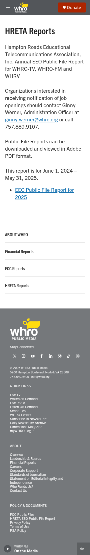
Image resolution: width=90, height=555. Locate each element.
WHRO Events (20, 415)
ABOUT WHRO (16, 234)
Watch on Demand (24, 399)
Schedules (18, 411)
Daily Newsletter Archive (28, 423)
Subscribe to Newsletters (28, 419)
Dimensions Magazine (26, 427)
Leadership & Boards (25, 459)
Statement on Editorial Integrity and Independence (36, 481)
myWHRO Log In (22, 431)
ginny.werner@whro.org (31, 119)
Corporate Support (24, 471)
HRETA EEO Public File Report (32, 519)
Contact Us (18, 491)
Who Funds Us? (21, 487)
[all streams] (83, 549)
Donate (74, 7)
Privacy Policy (20, 523)
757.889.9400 (19, 376)
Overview (17, 455)
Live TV (15, 395)
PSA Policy (18, 531)
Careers (16, 467)
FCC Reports (15, 268)
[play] (7, 548)
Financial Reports (19, 251)
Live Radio (17, 403)
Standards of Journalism (28, 475)
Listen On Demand (24, 407)
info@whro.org (40, 376)
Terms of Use (19, 527)
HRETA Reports (17, 285)
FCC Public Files (22, 515)
